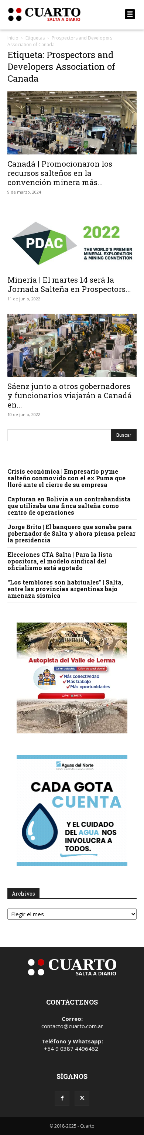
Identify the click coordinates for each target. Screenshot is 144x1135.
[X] (82, 1098)
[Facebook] (62, 1098)
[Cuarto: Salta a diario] (52, 14)
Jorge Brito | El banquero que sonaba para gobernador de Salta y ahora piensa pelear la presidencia (71, 533)
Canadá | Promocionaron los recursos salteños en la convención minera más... (59, 173)
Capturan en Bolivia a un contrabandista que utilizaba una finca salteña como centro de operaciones (69, 505)
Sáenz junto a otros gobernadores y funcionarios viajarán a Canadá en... (69, 395)
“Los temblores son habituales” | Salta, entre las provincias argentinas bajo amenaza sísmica (65, 588)
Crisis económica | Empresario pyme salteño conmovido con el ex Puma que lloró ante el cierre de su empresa (66, 477)
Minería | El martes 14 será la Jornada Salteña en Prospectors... (69, 284)
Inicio (12, 38)
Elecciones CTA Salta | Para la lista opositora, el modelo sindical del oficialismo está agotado (59, 561)
